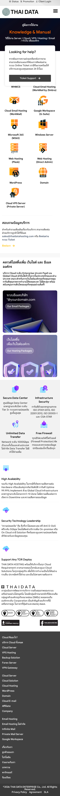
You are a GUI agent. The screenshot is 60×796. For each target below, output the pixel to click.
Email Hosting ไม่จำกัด (13, 724)
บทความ (6, 767)
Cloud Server (9, 647)
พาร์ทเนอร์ (7, 772)
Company (7, 711)
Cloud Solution (10, 680)
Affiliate (6, 706)
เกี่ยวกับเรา (7, 747)
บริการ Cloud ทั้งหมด (12, 642)
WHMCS (15, 86)
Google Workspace (12, 739)
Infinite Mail (8, 729)
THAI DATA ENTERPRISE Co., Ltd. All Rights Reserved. (33, 788)
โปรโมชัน (6, 757)
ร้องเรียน (6, 777)
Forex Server (9, 662)
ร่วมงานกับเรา (8, 762)
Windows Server (44, 134)
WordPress (15, 182)
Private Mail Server (12, 734)
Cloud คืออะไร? (10, 637)
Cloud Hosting (10, 685)
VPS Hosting (9, 652)
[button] (55, 11)
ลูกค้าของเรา (8, 752)
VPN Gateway (9, 667)
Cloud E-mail (9, 701)
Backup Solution (11, 657)
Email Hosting (9, 719)
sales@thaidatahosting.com (18, 236)
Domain (44, 182)
